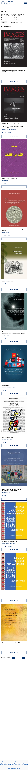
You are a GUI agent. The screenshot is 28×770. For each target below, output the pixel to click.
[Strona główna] (8, 3)
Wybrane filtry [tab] (5, 26)
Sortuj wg (13, 22)
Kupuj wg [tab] (4, 22)
